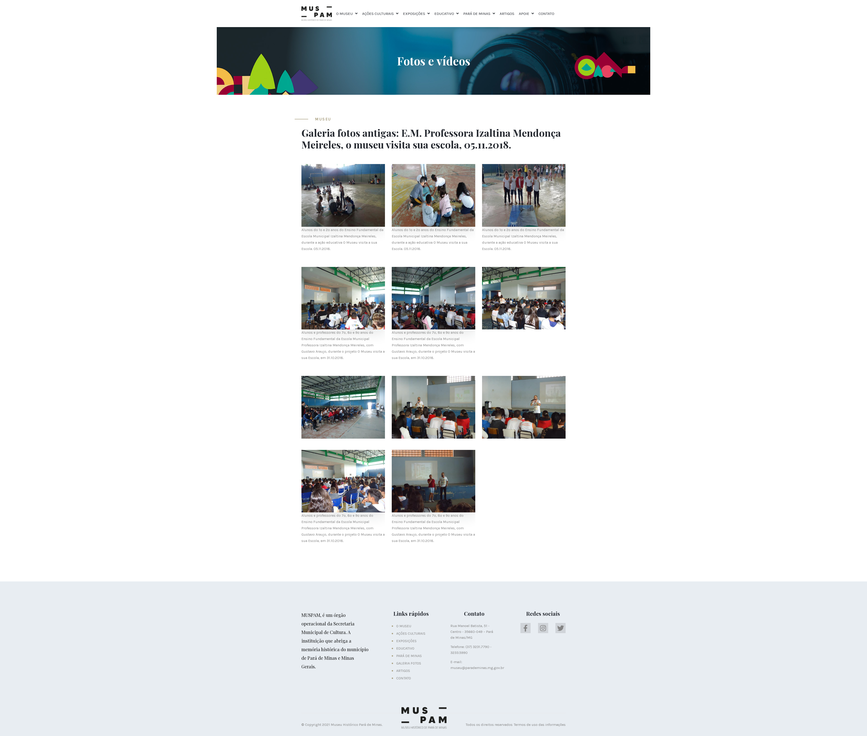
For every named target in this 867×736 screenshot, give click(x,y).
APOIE (524, 13)
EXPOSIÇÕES (414, 13)
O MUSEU (344, 13)
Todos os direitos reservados (489, 724)
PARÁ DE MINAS (476, 13)
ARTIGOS (507, 13)
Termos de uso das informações (540, 724)
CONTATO (546, 13)
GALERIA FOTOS (408, 663)
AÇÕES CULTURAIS (378, 13)
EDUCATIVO (444, 13)
